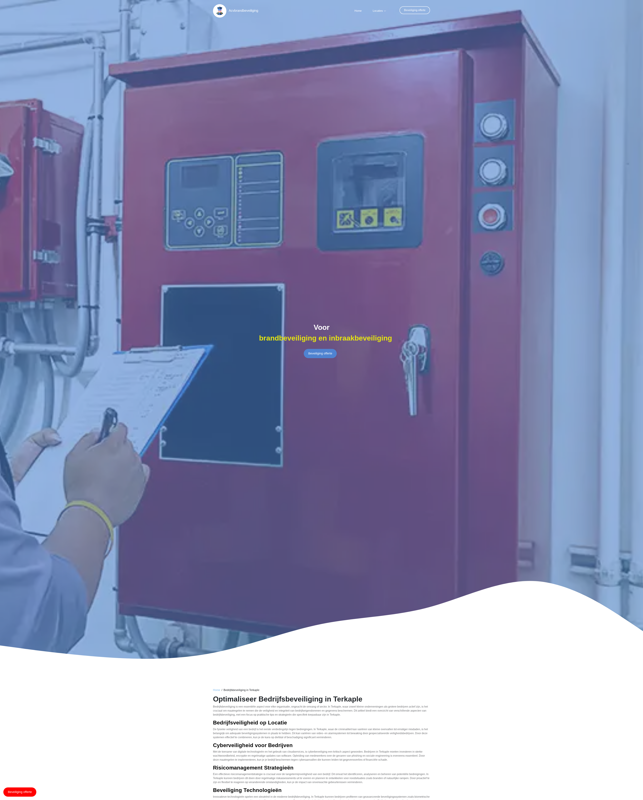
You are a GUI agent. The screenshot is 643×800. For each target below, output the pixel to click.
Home (358, 10)
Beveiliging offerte (414, 10)
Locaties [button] (378, 10)
